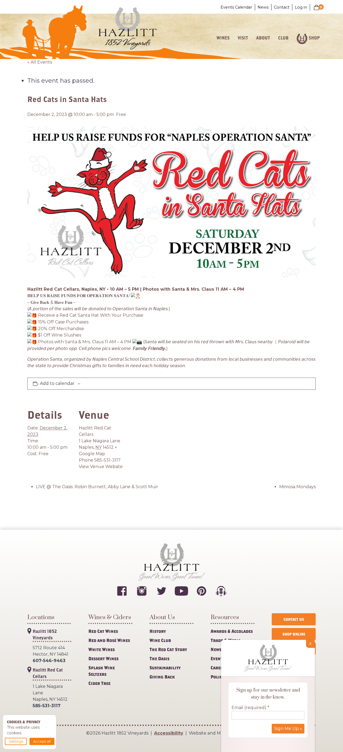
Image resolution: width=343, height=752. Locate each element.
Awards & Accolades (232, 631)
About (263, 37)
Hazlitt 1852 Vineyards (45, 634)
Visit (243, 37)
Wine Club (160, 640)
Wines (223, 37)
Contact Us (294, 619)
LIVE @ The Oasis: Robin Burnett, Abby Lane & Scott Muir (97, 486)
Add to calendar (57, 383)
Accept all (42, 741)
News (263, 7)
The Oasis (159, 658)
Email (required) (250, 707)
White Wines (101, 649)
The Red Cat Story (168, 649)
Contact (281, 7)
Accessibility (168, 733)
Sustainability (165, 667)
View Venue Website (101, 466)
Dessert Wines (103, 658)
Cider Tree (99, 683)
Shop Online (293, 634)
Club (283, 37)
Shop (314, 37)
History (158, 631)
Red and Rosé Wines (109, 640)
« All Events (39, 62)
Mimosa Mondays (297, 486)
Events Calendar (236, 7)
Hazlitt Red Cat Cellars (48, 673)
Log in (301, 7)
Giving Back (162, 676)
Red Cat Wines (103, 631)
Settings (16, 741)
